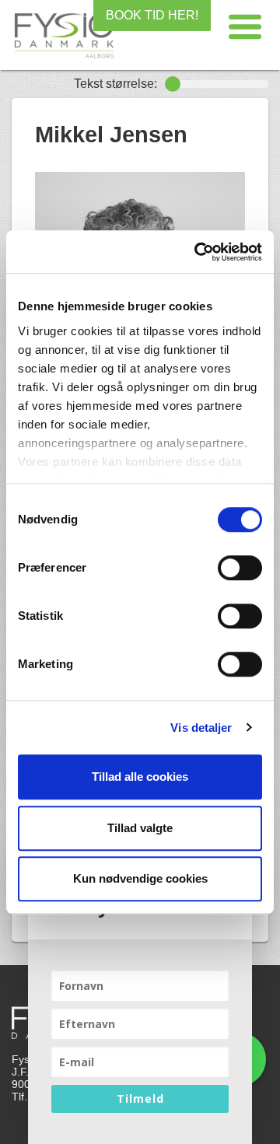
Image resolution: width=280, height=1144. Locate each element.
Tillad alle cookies (140, 776)
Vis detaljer (201, 727)
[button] (245, 27)
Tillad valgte (140, 827)
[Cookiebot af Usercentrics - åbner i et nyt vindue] (197, 252)
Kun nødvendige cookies (140, 878)
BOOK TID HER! (152, 15)
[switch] (240, 567)
